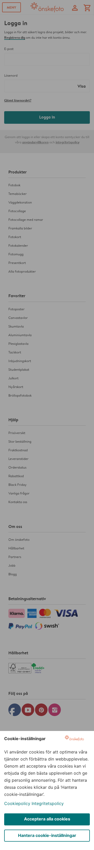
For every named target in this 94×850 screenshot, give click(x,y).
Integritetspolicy (48, 803)
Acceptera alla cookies (47, 818)
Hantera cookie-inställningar (47, 835)
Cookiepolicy (17, 803)
